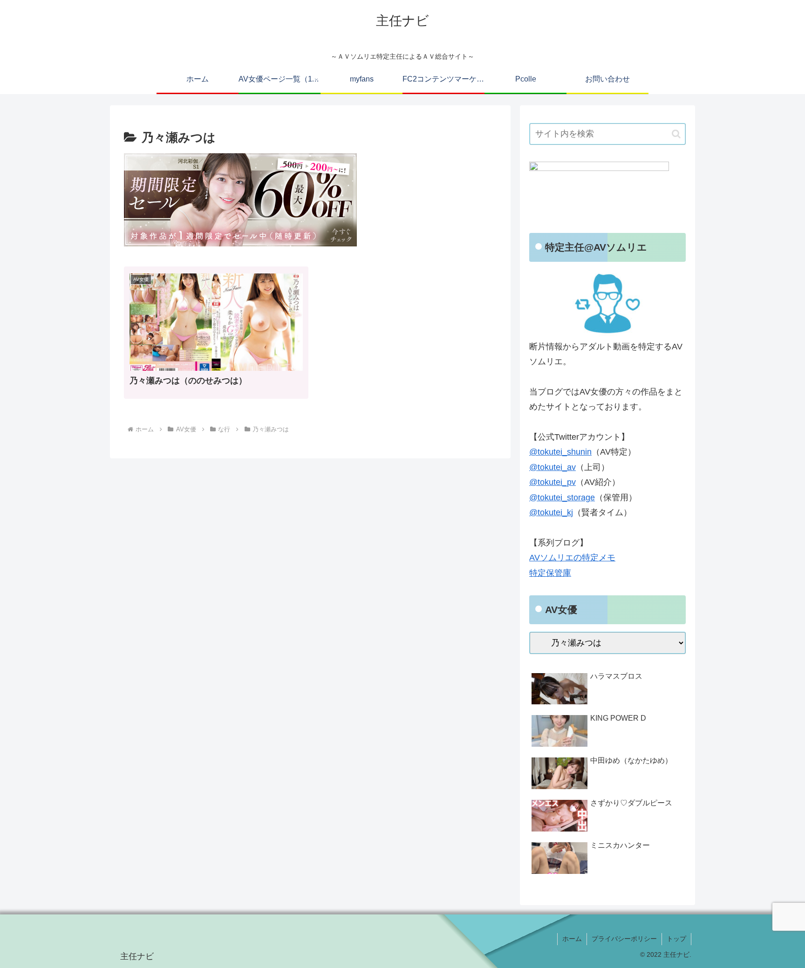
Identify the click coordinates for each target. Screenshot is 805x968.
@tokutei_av (552, 467)
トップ (676, 938)
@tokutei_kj (551, 512)
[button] (676, 134)
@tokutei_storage (562, 497)
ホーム (572, 938)
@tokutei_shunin (560, 452)
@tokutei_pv (552, 482)
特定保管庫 (550, 573)
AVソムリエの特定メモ (572, 557)
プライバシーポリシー (624, 938)
